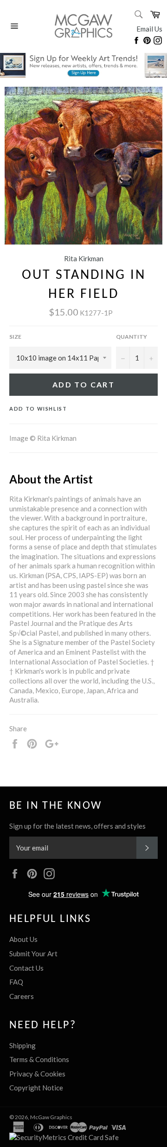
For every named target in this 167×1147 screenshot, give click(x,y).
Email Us (149, 29)
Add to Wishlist (38, 409)
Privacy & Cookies (37, 1074)
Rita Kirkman (83, 258)
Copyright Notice (36, 1087)
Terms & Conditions (39, 1059)
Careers (21, 996)
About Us (23, 939)
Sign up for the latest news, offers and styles (77, 826)
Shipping (22, 1045)
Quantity (131, 336)
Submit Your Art (33, 953)
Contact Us (26, 968)
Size (15, 336)
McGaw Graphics (51, 1117)
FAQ (16, 982)
